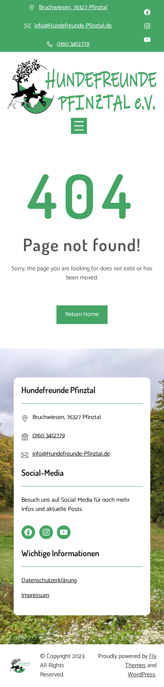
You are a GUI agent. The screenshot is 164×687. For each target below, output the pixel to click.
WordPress (141, 674)
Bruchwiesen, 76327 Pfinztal (73, 7)
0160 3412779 (73, 44)
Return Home (82, 314)
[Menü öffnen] (79, 126)
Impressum (35, 595)
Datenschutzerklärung (49, 580)
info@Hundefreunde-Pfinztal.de (73, 26)
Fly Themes (140, 661)
